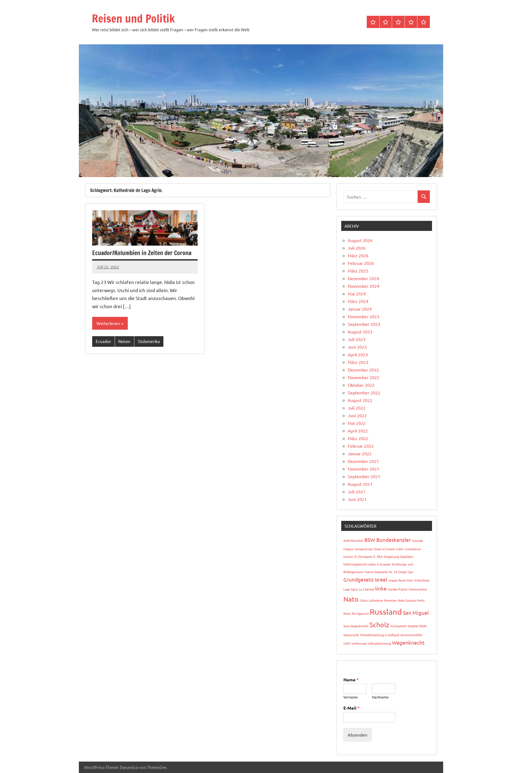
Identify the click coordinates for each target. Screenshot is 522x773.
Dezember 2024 (363, 278)
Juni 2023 (357, 347)
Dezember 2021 (363, 461)
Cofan (400, 549)
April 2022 (358, 430)
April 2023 (358, 354)
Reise (347, 613)
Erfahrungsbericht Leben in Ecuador (367, 564)
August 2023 (360, 331)
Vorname (350, 697)
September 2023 (364, 324)
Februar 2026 (361, 263)
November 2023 (363, 316)
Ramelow (390, 600)
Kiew (409, 580)
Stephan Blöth (417, 626)
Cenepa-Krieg (363, 549)
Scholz (379, 624)
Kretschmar (422, 580)
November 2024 (363, 286)
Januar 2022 (360, 453)
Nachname (380, 697)
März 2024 (358, 301)
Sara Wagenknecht (355, 626)
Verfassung (358, 643)
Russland (386, 611)
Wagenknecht (408, 642)
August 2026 (360, 240)
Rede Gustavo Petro (411, 600)
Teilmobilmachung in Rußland (379, 635)
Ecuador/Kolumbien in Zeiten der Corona (141, 253)
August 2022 (360, 400)
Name (351, 679)
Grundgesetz (358, 579)
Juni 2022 (357, 415)
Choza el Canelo (384, 549)
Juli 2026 (356, 248)
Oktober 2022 (361, 385)
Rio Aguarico (360, 613)
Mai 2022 (357, 423)
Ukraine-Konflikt (411, 635)
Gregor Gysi (405, 572)
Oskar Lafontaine (371, 600)
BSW (369, 539)
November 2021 (363, 468)
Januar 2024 (360, 308)
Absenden (357, 734)
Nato (351, 599)
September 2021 (364, 476)
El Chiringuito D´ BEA (368, 556)
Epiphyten (406, 556)
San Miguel (416, 612)
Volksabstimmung (379, 643)
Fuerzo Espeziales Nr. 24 (381, 572)
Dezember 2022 (363, 369)
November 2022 (363, 377)
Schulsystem (398, 626)
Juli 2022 (356, 407)
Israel (381, 579)
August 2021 (360, 484)
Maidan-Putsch (398, 589)
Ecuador (103, 341)
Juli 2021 (356, 491)
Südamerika (149, 341)
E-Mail (351, 708)
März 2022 (358, 438)
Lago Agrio (350, 589)
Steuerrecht (351, 635)
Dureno (348, 556)
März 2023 (358, 362)
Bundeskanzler (393, 539)
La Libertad (366, 589)
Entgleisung (391, 556)
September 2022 (364, 392)
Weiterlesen (108, 323)
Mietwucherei (418, 589)
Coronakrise (413, 549)
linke (381, 588)
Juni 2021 (357, 499)
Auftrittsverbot (353, 540)
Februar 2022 (361, 446)
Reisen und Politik (133, 18)
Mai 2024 (357, 293)
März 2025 (358, 270)
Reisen (124, 341)
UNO (346, 643)
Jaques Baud (396, 580)
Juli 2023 (356, 339)
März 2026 (358, 255)
